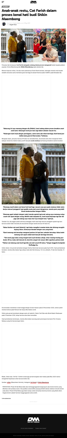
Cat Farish (33, 382)
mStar (9, 382)
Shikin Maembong (43, 382)
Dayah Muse (13, 24)
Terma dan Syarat (40, 428)
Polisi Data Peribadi (27, 428)
